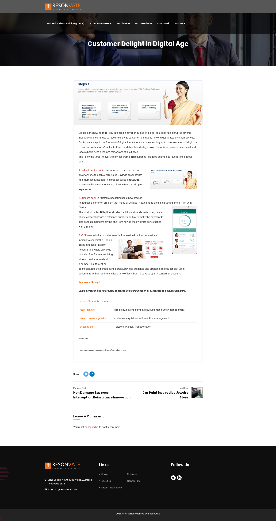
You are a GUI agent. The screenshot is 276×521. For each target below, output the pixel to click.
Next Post (184, 388)
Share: (76, 374)
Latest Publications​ (111, 487)
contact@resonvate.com (62, 489)
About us (106, 481)
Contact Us (133, 481)
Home (104, 474)
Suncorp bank (88, 197)
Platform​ (132, 474)
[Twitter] (85, 374)
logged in (93, 427)
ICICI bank (86, 235)
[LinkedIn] (92, 374)
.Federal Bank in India (92, 170)
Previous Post (79, 388)
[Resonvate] (65, 6)
